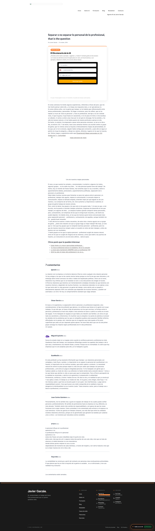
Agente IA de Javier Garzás (115, 14)
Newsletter (111, 10)
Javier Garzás (53, 42)
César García (56, 300)
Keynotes (81, 518)
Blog (103, 10)
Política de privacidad (110, 527)
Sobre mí (87, 10)
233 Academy (124, 527)
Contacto (121, 10)
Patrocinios (82, 514)
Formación (96, 10)
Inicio (79, 10)
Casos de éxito (83, 511)
